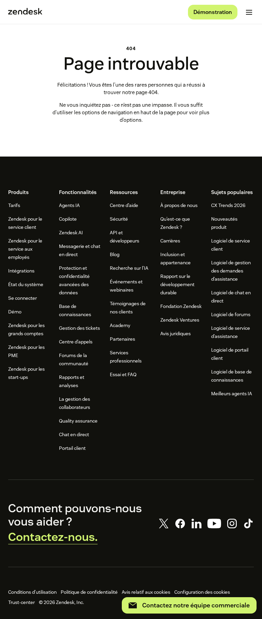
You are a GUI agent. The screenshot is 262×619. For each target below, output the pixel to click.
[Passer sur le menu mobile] (249, 12)
